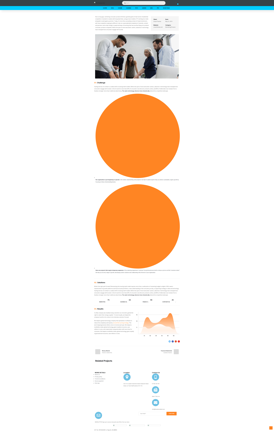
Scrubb (120, 8)
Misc (151, 8)
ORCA (112, 8)
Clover (105, 8)
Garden (144, 8)
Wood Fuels (166, 8)
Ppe (158, 8)
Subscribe (171, 413)
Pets (136, 8)
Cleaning (128, 8)
